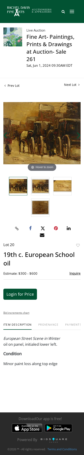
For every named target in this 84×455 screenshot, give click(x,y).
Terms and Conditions (62, 449)
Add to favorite (78, 245)
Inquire (75, 273)
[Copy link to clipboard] (16, 228)
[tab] (17, 326)
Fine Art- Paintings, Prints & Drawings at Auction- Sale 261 (50, 48)
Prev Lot (13, 85)
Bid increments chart (16, 313)
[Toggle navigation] (72, 11)
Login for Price (20, 294)
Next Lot (70, 85)
